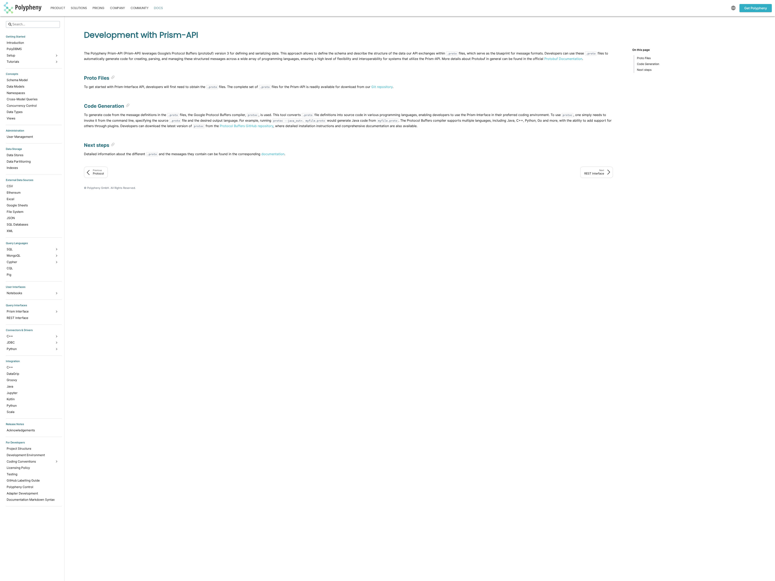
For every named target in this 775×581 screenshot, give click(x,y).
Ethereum (14, 192)
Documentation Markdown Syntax (31, 500)
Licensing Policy (18, 468)
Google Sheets (17, 205)
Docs (158, 8)
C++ (10, 367)
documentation (272, 154)
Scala (10, 412)
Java (10, 386)
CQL (10, 268)
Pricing (98, 8)
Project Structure (19, 448)
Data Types (15, 112)
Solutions (79, 8)
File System (15, 212)
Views (11, 118)
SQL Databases (17, 224)
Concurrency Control (22, 106)
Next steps (644, 69)
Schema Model (17, 80)
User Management (20, 137)
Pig (9, 275)
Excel (10, 199)
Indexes (12, 168)
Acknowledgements (21, 430)
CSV (10, 186)
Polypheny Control (20, 487)
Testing (12, 474)
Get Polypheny (755, 8)
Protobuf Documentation (563, 59)
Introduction (15, 43)
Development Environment (26, 455)
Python (12, 406)
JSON (11, 218)
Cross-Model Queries (22, 99)
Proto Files (644, 58)
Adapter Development (22, 493)
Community (140, 8)
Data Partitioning (19, 161)
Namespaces (16, 93)
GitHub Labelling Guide (23, 480)
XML (10, 231)
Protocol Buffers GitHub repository (246, 126)
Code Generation (648, 64)
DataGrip (13, 374)
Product (58, 8)
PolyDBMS (14, 49)
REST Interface (17, 318)
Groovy (12, 380)
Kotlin (11, 399)
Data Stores (15, 155)
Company (117, 8)
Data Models (15, 86)
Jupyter (12, 393)
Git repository (382, 87)
